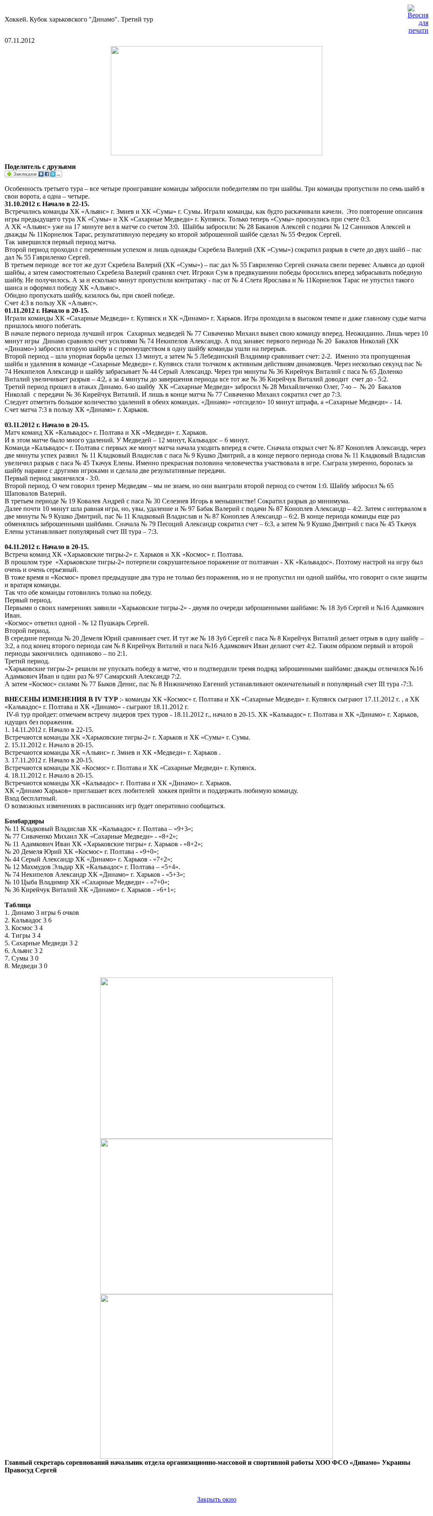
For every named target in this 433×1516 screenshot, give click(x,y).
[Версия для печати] (418, 17)
